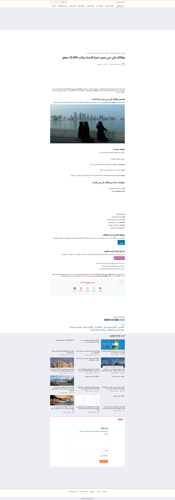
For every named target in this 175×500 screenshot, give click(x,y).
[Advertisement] (87, 18)
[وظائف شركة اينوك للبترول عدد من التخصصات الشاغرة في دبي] (87, 347)
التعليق (106, 433)
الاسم (106, 450)
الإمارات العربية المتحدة (115, 53)
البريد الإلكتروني (104, 455)
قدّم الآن (121, 243)
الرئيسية (123, 53)
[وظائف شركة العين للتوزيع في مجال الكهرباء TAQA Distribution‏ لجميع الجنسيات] (87, 385)
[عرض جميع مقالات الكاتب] (123, 64)
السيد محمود (113, 64)
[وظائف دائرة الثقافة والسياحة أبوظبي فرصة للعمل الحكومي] (62, 347)
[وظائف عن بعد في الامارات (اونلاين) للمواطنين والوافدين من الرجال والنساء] (113, 347)
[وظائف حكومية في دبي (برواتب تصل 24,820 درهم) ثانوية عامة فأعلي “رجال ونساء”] (113, 385)
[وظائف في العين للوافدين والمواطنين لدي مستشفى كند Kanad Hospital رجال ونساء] (87, 365)
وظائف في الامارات (114, 354)
